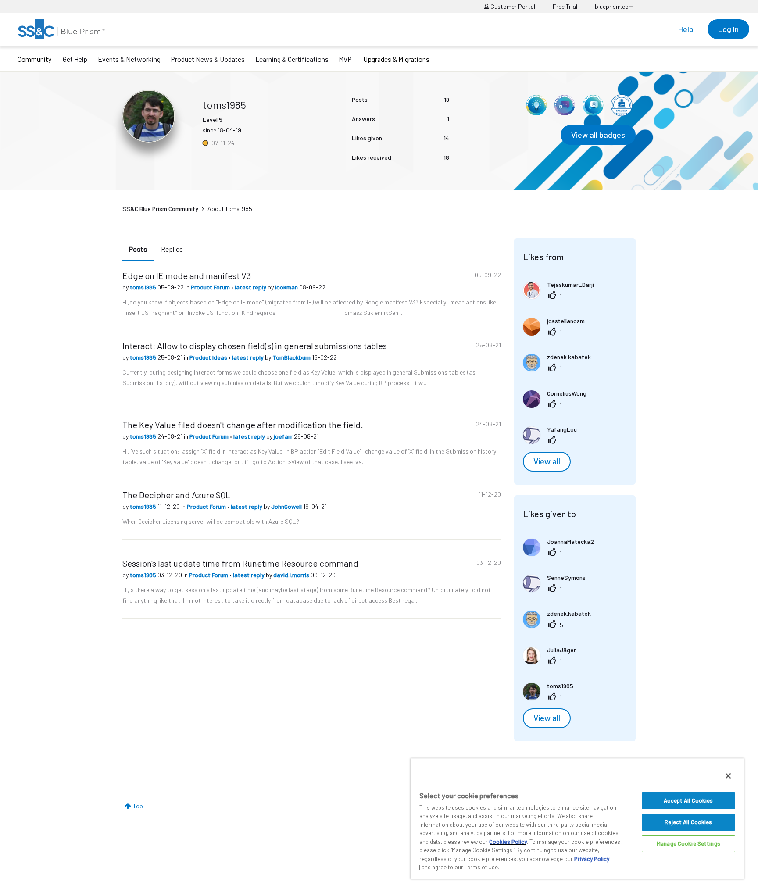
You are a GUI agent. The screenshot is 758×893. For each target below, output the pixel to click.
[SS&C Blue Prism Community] (61, 29)
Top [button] (138, 806)
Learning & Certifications (292, 59)
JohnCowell (287, 506)
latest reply (251, 287)
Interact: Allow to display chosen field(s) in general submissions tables (254, 345)
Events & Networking (129, 59)
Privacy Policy (591, 858)
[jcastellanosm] (557, 333)
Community (34, 59)
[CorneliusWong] (558, 405)
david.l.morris (292, 575)
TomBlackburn (292, 357)
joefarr (284, 436)
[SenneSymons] (557, 589)
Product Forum (211, 287)
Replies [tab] (172, 249)
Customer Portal (512, 6)
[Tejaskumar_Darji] (562, 296)
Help (686, 29)
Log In (728, 29)
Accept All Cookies (688, 800)
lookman (287, 287)
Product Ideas (209, 357)
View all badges (598, 134)
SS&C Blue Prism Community (160, 208)
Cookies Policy (508, 841)
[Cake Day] (622, 105)
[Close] (728, 776)
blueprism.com (614, 6)
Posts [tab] (138, 249)
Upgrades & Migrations (396, 59)
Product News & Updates (208, 59)
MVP (345, 59)
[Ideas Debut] (536, 105)
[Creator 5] (565, 105)
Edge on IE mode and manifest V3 (186, 275)
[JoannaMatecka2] (562, 553)
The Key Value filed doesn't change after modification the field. (242, 424)
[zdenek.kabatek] (560, 368)
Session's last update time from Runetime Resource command (240, 563)
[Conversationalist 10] (593, 105)
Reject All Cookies (688, 821)
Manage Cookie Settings (688, 843)
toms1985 (143, 287)
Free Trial (565, 6)
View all (546, 461)
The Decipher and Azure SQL (176, 494)
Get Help (75, 59)
